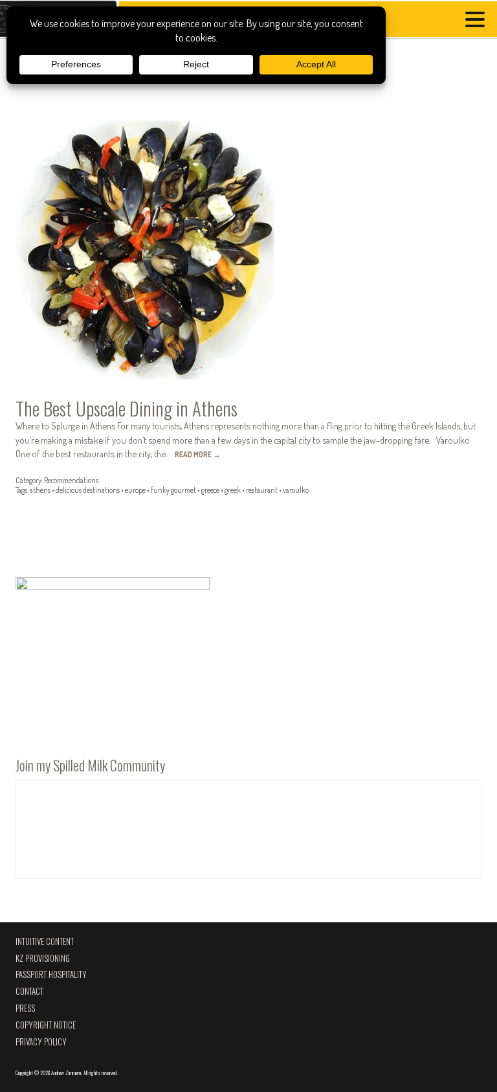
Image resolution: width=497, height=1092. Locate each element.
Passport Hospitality (51, 974)
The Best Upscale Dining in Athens (126, 408)
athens (40, 490)
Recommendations (71, 480)
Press (25, 1008)
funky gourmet (173, 490)
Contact (29, 991)
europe (135, 490)
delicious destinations (88, 490)
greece (210, 490)
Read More (198, 454)
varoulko (296, 490)
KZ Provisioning (43, 958)
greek (233, 490)
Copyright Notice (46, 1025)
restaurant (262, 490)
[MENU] (478, 21)
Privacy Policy (41, 1042)
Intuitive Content (45, 941)
